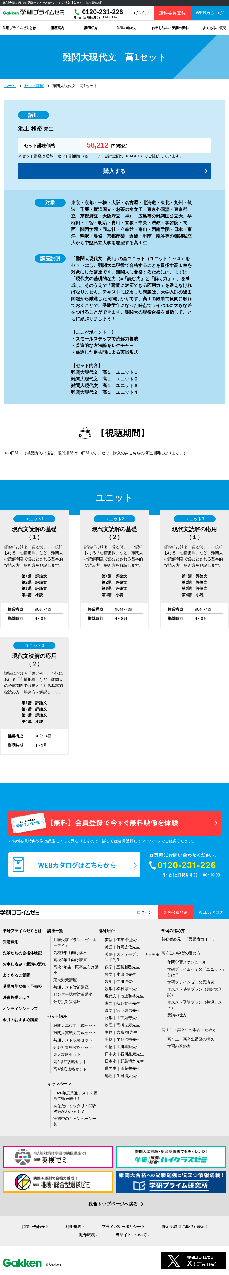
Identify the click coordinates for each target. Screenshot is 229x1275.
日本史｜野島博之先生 (124, 1061)
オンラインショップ (20, 1008)
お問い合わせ (33, 1226)
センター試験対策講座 (72, 994)
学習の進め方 (179, 1046)
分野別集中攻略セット (72, 1047)
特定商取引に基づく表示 (183, 1226)
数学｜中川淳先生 (120, 981)
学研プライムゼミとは (22, 930)
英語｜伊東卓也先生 (122, 940)
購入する (114, 171)
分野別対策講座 (67, 1001)
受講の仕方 (177, 1015)
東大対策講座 (65, 980)
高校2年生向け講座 (70, 960)
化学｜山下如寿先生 (122, 1017)
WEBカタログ (210, 13)
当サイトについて (131, 1234)
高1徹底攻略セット (70, 1069)
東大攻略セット (67, 1054)
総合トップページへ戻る (113, 1203)
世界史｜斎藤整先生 (122, 1068)
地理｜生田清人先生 (122, 1075)
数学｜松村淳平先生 (122, 989)
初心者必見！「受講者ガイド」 (188, 939)
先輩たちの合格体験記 (22, 953)
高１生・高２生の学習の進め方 (188, 1029)
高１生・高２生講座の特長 (190, 1039)
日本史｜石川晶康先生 (124, 1054)
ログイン (140, 13)
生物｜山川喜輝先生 (122, 1046)
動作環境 (87, 1234)
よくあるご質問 (16, 975)
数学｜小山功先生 (120, 974)
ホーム (10, 86)
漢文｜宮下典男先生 (122, 1010)
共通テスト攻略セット (72, 1040)
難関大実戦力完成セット (74, 1033)
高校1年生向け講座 (70, 952)
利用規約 (73, 1226)
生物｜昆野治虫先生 (122, 1039)
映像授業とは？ (16, 997)
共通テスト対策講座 (71, 987)
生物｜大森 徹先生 (121, 1032)
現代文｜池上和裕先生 (124, 996)
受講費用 (10, 941)
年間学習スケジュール (186, 962)
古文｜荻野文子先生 (122, 1003)
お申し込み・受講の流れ (24, 964)
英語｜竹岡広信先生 (122, 947)
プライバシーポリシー (121, 1226)
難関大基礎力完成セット (74, 1025)
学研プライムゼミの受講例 (190, 982)
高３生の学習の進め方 (181, 953)
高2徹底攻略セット (70, 1061)
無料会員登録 (172, 13)
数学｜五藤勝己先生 (122, 967)
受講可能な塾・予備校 (22, 986)
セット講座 (34, 86)
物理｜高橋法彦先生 (122, 1025)
